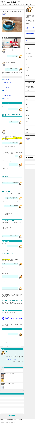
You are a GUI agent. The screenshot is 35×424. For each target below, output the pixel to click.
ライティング (27, 62)
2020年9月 (27, 107)
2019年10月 (27, 118)
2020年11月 (27, 104)
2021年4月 (27, 99)
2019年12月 (27, 115)
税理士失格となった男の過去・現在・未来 (8, 4)
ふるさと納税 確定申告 (28, 51)
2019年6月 (27, 124)
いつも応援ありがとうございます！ (29, 40)
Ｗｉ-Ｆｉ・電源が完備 (6, 87)
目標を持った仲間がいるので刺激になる (8, 82)
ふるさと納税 (27, 48)
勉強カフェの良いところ (6, 79)
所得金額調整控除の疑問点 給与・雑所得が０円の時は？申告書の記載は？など (30, 87)
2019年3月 (27, 129)
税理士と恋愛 (27, 67)
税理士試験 (27, 70)
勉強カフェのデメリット (6, 90)
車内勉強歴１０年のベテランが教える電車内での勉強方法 (9, 373)
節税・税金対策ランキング (28, 139)
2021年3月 (27, 101)
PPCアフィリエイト (28, 45)
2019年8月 (27, 121)
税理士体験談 (15, 4)
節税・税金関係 (20, 4)
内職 (26, 64)
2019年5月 (27, 126)
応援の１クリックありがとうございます (27, 4)
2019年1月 (27, 132)
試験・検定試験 (3, 14)
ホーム (1, 4)
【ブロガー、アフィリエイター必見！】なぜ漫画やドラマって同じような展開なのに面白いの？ (30, 93)
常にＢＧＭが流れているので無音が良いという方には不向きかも (11, 95)
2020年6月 (27, 110)
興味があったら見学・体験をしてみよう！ (8, 98)
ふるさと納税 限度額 (28, 53)
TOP (9, 419)
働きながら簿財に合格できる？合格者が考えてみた (9, 383)
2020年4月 (27, 113)
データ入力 (27, 59)
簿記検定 (27, 73)
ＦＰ (26, 78)
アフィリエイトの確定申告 (29, 56)
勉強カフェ (10, 342)
